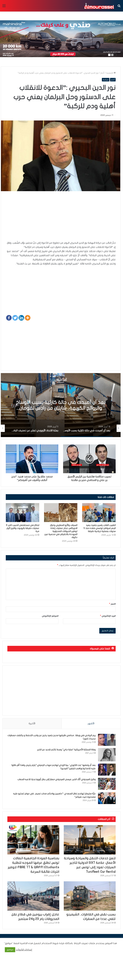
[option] (61, 405)
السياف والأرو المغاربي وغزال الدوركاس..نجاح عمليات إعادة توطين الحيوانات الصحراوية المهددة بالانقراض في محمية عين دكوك (60, 531)
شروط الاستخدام (49, 943)
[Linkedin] (21, 318)
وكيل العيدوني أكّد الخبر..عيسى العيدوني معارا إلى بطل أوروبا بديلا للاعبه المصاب (56, 779)
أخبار (102, 73)
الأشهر (91, 723)
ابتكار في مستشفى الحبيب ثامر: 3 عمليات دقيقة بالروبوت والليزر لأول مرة (22, 528)
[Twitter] (15, 318)
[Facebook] (9, 318)
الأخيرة (32, 723)
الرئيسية (110, 73)
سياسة (105, 80)
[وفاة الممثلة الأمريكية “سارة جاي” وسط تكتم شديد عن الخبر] (107, 754)
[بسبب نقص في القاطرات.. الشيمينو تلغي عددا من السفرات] (90, 896)
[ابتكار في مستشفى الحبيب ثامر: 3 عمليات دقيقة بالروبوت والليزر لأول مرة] (22, 512)
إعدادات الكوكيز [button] (24, 950)
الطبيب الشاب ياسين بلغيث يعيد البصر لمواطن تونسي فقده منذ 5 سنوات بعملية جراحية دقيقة (100, 528)
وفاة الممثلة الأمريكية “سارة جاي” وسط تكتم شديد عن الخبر (66, 749)
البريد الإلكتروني (108, 616)
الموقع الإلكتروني (50, 616)
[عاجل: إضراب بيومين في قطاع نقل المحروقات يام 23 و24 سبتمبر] (33, 896)
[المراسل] (99, 5)
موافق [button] (10, 950)
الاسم (112, 604)
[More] (27, 318)
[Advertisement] (61, 218)
